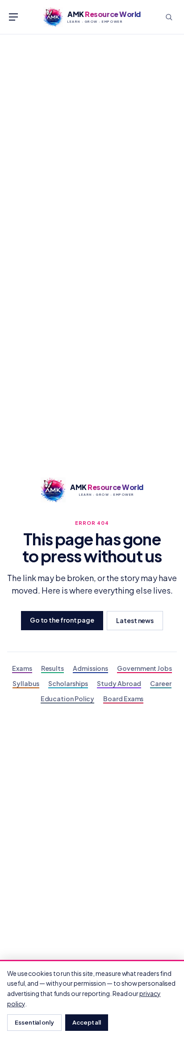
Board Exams (123, 699)
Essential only (34, 1022)
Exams (22, 668)
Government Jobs (144, 668)
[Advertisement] (92, 131)
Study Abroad (119, 683)
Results (52, 668)
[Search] (169, 17)
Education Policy (68, 699)
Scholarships (68, 683)
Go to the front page (62, 620)
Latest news (135, 620)
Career (160, 683)
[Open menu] (13, 17)
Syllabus (26, 683)
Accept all (86, 1022)
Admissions (90, 668)
